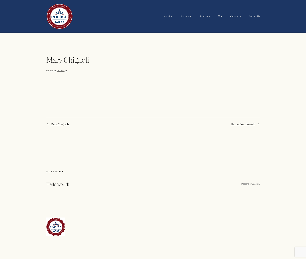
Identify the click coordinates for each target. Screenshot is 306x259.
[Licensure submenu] (191, 16)
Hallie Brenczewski (243, 124)
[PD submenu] (221, 16)
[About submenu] (171, 16)
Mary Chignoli (60, 124)
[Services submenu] (209, 16)
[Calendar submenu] (240, 16)
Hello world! (57, 184)
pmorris (61, 70)
